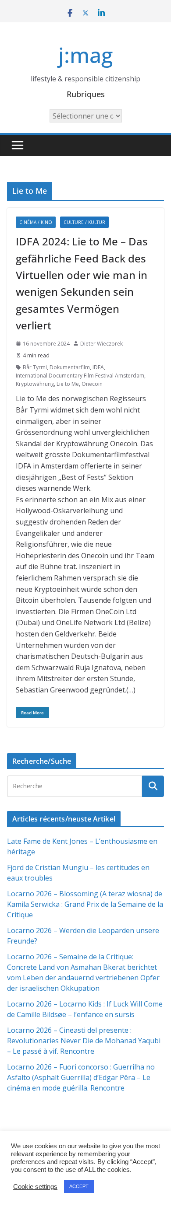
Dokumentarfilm (70, 367)
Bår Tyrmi (35, 367)
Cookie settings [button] (35, 1186)
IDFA (98, 367)
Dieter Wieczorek (101, 343)
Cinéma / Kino (35, 222)
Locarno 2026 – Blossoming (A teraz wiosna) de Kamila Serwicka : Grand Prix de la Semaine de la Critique (85, 904)
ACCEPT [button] (79, 1186)
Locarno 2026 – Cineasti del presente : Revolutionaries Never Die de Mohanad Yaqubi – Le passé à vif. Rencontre (83, 1040)
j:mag (85, 55)
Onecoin (92, 384)
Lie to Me (68, 384)
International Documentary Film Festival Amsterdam (80, 375)
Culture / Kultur (84, 222)
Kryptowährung (35, 384)
